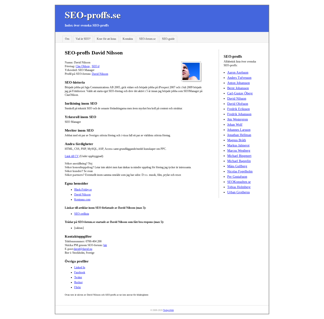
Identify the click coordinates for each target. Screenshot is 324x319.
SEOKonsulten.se (239, 182)
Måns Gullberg (237, 166)
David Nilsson (100, 73)
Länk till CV (72, 156)
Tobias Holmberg (238, 187)
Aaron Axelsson (237, 72)
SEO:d (95, 66)
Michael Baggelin (239, 161)
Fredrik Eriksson (238, 109)
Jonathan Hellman (239, 135)
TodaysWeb (168, 310)
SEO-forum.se (147, 38)
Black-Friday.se (83, 189)
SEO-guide (168, 38)
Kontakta (128, 38)
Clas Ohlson (83, 66)
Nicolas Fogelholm (240, 171)
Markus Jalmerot (238, 145)
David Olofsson (237, 104)
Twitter (78, 277)
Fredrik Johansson (239, 114)
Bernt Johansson (238, 88)
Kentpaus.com (82, 199)
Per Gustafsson (237, 176)
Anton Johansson (238, 83)
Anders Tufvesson (239, 78)
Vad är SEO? (83, 38)
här (105, 245)
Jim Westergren (237, 119)
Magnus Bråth (236, 140)
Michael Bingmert (239, 156)
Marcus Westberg (238, 150)
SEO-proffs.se (93, 15)
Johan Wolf (234, 124)
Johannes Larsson (238, 130)
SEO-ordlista (81, 213)
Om (67, 38)
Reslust (78, 282)
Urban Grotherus (238, 192)
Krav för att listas (106, 38)
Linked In (79, 267)
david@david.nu (83, 249)
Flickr (77, 287)
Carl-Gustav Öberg (240, 93)
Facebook (79, 272)
